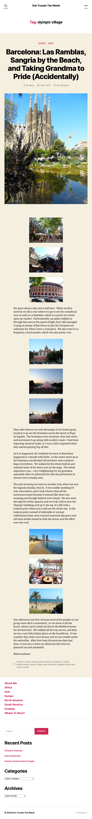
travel (19, 667)
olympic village (36, 664)
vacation (25, 667)
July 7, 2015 (45, 85)
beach (28, 662)
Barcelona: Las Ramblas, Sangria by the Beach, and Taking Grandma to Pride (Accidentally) (46, 64)
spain (73, 664)
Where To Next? (14, 713)
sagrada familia (63, 664)
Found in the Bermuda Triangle (19, 761)
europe (35, 662)
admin (31, 85)
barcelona (21, 662)
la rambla (65, 662)
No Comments (63, 85)
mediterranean (23, 664)
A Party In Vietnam (13, 750)
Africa (8, 687)
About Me (10, 683)
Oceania (9, 708)
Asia (7, 691)
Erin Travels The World (46, 5)
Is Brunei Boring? (12, 756)
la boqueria (56, 662)
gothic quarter (44, 662)
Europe (42, 43)
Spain (51, 43)
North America (13, 700)
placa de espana (49, 664)
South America (13, 704)
